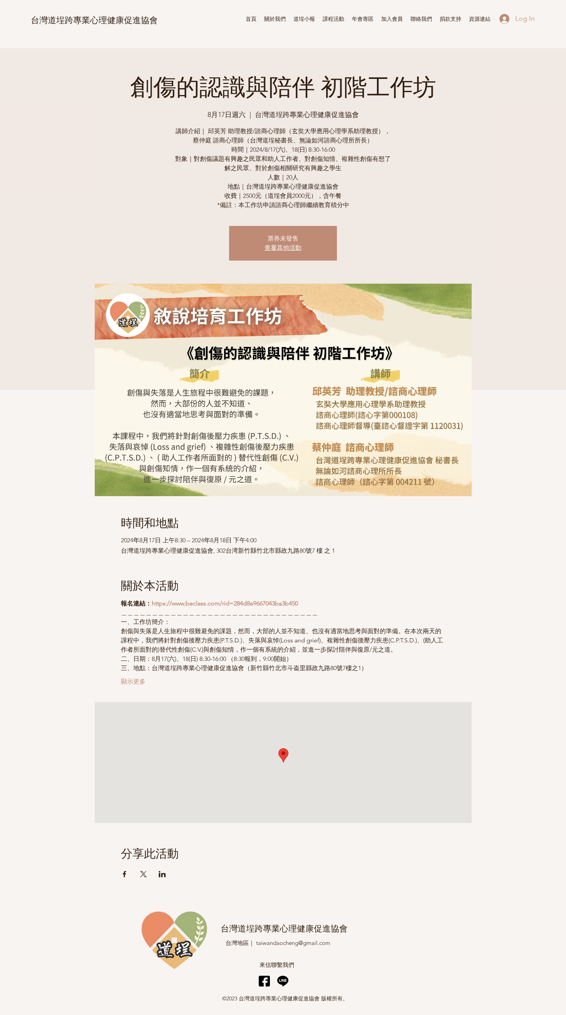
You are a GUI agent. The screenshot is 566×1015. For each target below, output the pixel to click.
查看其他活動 (283, 247)
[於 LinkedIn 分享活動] (162, 874)
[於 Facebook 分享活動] (124, 874)
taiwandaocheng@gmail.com (293, 942)
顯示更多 (133, 681)
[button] (304, 19)
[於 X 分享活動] (143, 874)
